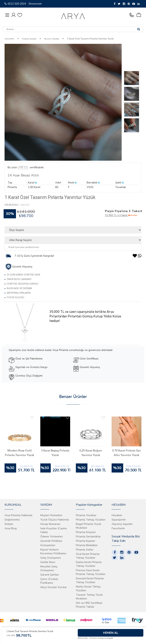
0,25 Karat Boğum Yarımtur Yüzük (90, 453)
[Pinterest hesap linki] (129, 552)
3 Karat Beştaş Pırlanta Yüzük (55, 453)
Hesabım (117, 515)
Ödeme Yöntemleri (51, 536)
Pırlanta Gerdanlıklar (88, 536)
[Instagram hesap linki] (122, 552)
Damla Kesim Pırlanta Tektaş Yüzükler (89, 564)
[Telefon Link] (132, 15)
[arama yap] (138, 29)
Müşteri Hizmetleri (51, 515)
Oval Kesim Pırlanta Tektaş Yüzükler (87, 556)
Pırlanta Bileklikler (87, 545)
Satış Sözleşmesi (50, 558)
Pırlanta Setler (84, 549)
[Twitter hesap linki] (115, 557)
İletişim (9, 524)
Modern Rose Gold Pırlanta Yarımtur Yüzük (19, 453)
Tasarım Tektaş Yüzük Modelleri (89, 596)
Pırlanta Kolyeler (86, 532)
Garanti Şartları (49, 574)
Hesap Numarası (50, 524)
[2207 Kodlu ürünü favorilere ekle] (138, 417)
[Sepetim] (140, 15)
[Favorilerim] (19, 15)
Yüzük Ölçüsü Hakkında (54, 519)
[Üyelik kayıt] (13, 15)
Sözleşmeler (47, 545)
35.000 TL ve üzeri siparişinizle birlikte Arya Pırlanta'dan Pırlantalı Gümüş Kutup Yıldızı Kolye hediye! (85, 316)
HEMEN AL (110, 633)
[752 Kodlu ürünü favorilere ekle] (103, 417)
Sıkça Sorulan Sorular (53, 587)
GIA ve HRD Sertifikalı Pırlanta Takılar (89, 605)
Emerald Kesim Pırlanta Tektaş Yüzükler (90, 580)
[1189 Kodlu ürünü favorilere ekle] (32, 417)
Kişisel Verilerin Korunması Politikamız (53, 551)
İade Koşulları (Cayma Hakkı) (53, 530)
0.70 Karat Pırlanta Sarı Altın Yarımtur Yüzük (126, 453)
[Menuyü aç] (7, 15)
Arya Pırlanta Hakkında (18, 515)
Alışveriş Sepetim (122, 524)
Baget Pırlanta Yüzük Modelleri (88, 526)
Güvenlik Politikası (51, 541)
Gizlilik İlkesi (47, 562)
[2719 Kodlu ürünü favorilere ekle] (67, 417)
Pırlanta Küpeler (85, 541)
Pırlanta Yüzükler (28, 39)
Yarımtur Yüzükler (51, 39)
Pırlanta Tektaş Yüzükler (91, 519)
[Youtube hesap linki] (136, 552)
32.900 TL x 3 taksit (116, 215)
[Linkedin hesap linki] (122, 557)
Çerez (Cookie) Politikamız (49, 581)
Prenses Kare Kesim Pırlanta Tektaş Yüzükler (91, 572)
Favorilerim (118, 528)
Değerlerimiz (12, 519)
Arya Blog (11, 528)
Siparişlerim (119, 519)
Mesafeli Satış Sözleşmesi (48, 568)
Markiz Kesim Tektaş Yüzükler (88, 588)
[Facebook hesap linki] (115, 552)
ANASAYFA (9, 39)
